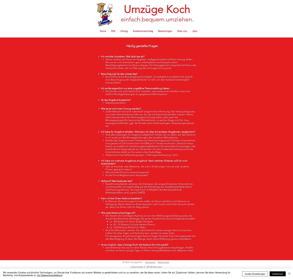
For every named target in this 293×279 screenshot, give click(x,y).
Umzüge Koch (157, 9)
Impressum (150, 262)
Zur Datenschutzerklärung (49, 275)
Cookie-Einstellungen (255, 273)
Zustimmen (277, 273)
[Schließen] (289, 274)
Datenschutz (163, 262)
